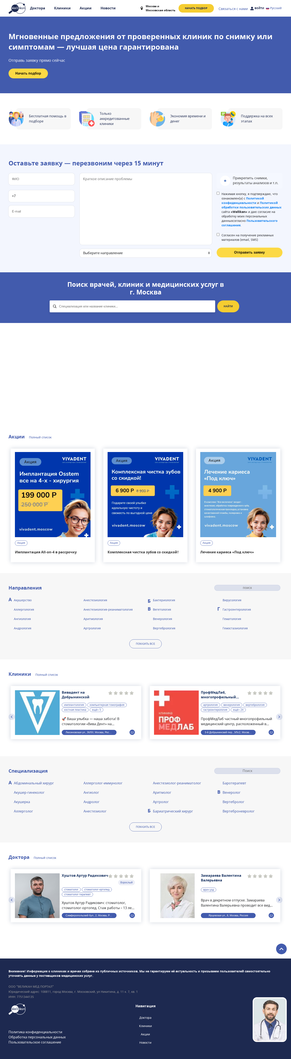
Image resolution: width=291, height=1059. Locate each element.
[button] (250, 180)
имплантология (74, 705)
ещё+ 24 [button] (238, 710)
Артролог (161, 802)
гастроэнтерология (215, 710)
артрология (210, 705)
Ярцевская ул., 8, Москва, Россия (228, 915)
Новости (108, 8)
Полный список (40, 437)
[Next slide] (279, 717)
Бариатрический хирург (173, 811)
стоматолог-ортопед (96, 889)
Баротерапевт (234, 783)
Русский (276, 8)
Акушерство (23, 600)
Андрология (22, 628)
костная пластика (75, 710)
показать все (145, 643)
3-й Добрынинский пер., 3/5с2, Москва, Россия (230, 732)
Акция (21, 543)
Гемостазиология (235, 628)
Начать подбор (196, 8)
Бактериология (164, 600)
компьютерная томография (107, 705)
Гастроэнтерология (237, 609)
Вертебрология (164, 628)
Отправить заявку (249, 252)
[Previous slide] (12, 717)
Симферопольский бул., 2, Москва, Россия (91, 915)
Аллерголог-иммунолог (103, 783)
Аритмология (93, 619)
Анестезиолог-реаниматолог (177, 783)
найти (228, 306)
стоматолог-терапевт (77, 894)
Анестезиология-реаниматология (108, 609)
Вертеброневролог (239, 811)
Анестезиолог (95, 811)
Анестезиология (95, 600)
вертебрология (255, 705)
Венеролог (232, 792)
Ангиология (22, 619)
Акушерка (22, 802)
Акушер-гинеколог (29, 792)
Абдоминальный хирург (34, 783)
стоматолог (71, 889)
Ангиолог (91, 792)
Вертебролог (233, 802)
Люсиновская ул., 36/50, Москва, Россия (89, 732)
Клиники (62, 8)
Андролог (91, 802)
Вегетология (162, 609)
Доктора (37, 8)
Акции (86, 8)
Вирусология (232, 600)
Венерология (162, 619)
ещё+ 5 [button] (96, 710)
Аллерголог (23, 811)
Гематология (232, 619)
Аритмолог (162, 792)
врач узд (208, 889)
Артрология (92, 628)
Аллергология (24, 609)
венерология (231, 705)
